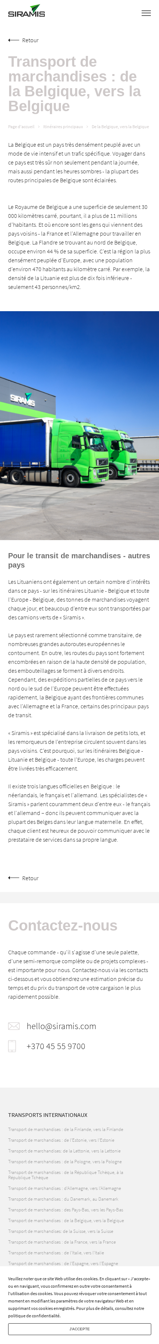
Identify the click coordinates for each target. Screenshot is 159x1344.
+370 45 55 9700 (56, 1046)
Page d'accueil (21, 126)
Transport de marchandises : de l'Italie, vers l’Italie (56, 1253)
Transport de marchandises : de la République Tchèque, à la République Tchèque (65, 1175)
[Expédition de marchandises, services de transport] (26, 12)
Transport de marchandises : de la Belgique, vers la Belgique (66, 1220)
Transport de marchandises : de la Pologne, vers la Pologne (65, 1161)
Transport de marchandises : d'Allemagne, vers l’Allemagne (64, 1188)
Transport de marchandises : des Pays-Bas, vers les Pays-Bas (65, 1210)
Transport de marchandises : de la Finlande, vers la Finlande (65, 1129)
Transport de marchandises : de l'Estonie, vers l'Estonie (61, 1140)
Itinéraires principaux (63, 126)
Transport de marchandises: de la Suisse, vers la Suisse (60, 1231)
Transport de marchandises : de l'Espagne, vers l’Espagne (63, 1263)
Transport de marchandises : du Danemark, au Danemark (63, 1199)
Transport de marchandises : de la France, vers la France (62, 1242)
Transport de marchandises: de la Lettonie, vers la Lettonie (64, 1151)
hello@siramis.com (61, 1026)
